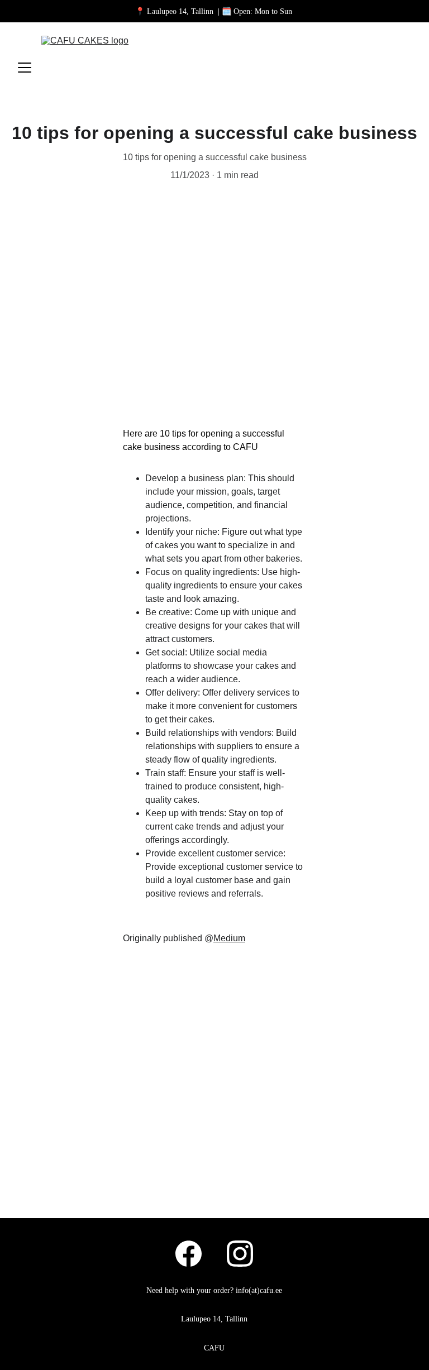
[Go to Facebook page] (194, 1253)
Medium (229, 938)
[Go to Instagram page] (240, 1253)
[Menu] (24, 68)
